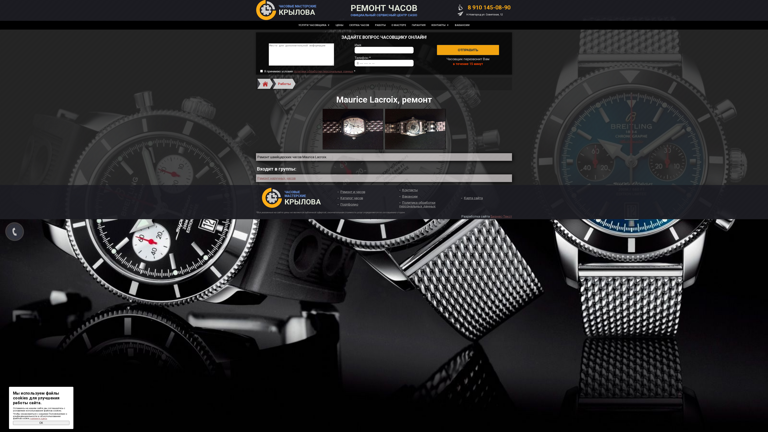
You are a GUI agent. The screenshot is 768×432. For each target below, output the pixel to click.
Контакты (438, 25)
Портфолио (349, 204)
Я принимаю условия (309, 71)
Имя (358, 45)
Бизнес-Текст (501, 216)
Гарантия (419, 25)
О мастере (398, 25)
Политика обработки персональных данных (417, 204)
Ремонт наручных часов (276, 178)
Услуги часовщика (312, 25)
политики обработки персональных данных (323, 71)
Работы (380, 25)
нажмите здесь (38, 418)
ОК (41, 422)
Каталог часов (351, 198)
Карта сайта (473, 198)
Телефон (363, 58)
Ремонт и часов (352, 192)
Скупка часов (359, 25)
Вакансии (462, 25)
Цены (339, 25)
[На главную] (266, 10)
